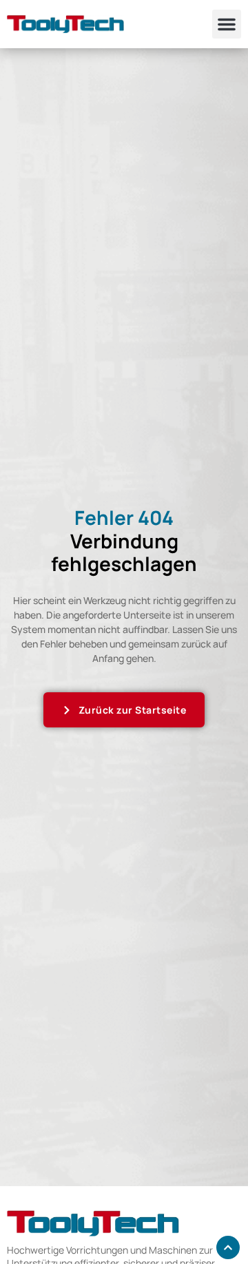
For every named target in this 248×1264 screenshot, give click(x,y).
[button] (226, 24)
